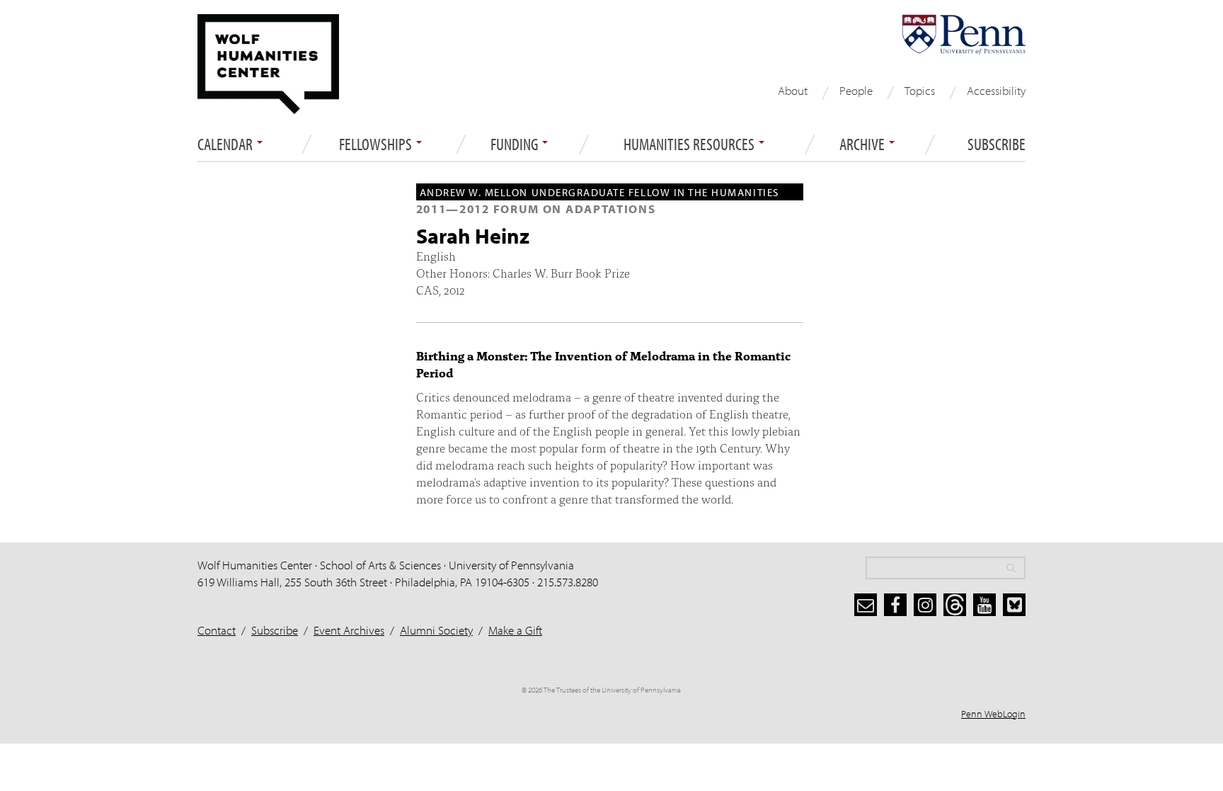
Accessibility (996, 90)
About (793, 90)
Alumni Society (436, 629)
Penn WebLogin (993, 713)
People (856, 90)
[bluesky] (1014, 604)
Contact (216, 629)
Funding (515, 144)
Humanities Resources (690, 144)
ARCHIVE (863, 144)
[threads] (954, 604)
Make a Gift (515, 629)
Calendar (226, 144)
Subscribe (997, 144)
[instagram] (925, 604)
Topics (920, 90)
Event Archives (349, 629)
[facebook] (895, 604)
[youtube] (984, 604)
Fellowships (377, 144)
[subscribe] (865, 604)
